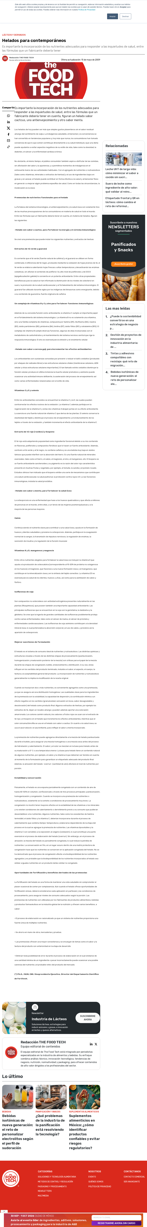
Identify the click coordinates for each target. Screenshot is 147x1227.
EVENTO (92, 1177)
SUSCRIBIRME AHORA (87, 1018)
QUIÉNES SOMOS (95, 1181)
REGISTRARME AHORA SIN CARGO (116, 1223)
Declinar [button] (125, 16)
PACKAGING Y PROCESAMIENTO (52, 1186)
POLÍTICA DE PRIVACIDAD (99, 1186)
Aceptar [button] (113, 16)
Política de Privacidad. (87, 9)
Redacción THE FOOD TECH (21, 58)
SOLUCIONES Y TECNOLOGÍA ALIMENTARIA (57, 1177)
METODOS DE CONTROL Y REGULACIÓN (55, 1181)
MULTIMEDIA (43, 1196)
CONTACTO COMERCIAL (134, 1177)
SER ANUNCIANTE (132, 1181)
